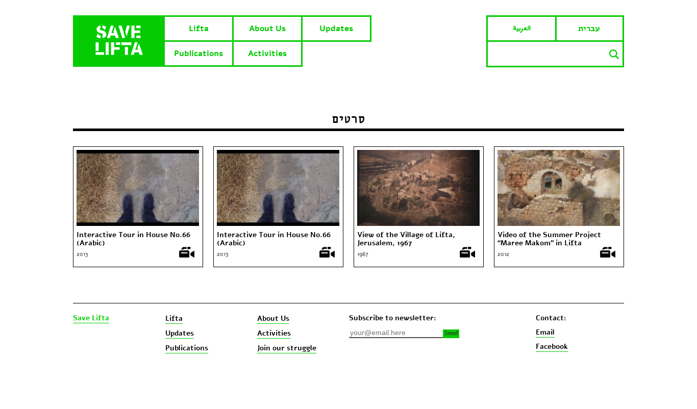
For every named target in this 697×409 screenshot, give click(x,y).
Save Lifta (91, 318)
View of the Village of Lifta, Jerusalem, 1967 (406, 239)
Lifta (199, 28)
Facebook (552, 346)
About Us (267, 28)
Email (545, 332)
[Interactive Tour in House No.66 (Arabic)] (138, 154)
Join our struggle (286, 348)
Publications (198, 53)
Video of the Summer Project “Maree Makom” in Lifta (549, 239)
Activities (267, 53)
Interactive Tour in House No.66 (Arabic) (133, 239)
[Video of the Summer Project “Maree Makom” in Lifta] (558, 154)
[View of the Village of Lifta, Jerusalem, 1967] (418, 154)
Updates (336, 28)
